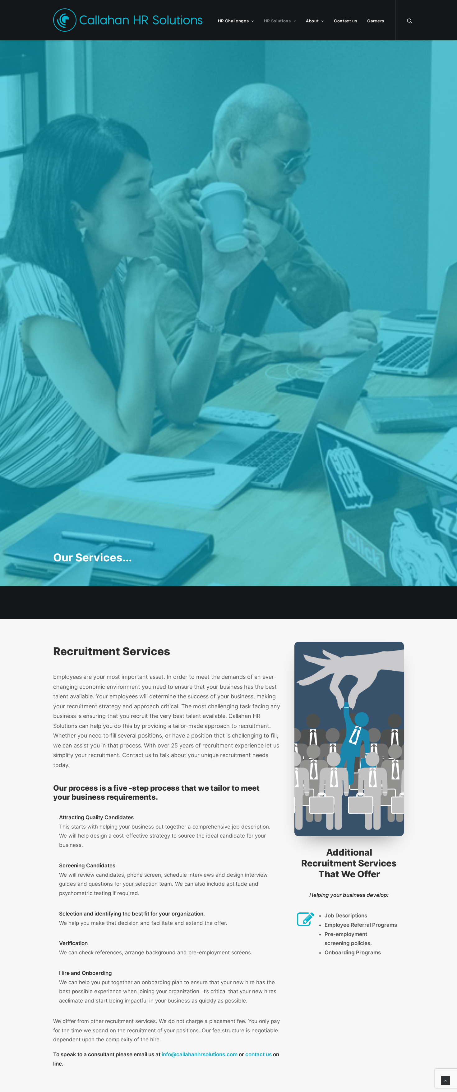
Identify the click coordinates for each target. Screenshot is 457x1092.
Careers (375, 20)
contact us (258, 1054)
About (312, 20)
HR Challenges (233, 20)
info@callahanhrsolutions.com (200, 1054)
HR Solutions (277, 20)
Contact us (346, 20)
